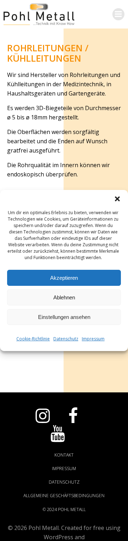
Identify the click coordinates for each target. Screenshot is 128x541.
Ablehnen (64, 297)
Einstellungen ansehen (64, 317)
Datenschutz (65, 339)
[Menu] (118, 14)
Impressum (93, 339)
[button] (117, 198)
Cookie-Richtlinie (33, 339)
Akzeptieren (64, 278)
